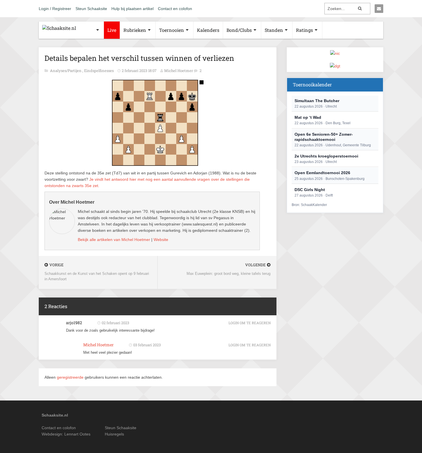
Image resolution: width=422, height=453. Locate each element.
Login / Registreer (55, 8)
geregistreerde (71, 377)
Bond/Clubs (239, 30)
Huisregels (114, 434)
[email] (379, 8)
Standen (274, 30)
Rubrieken (134, 30)
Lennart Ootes (77, 434)
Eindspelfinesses (99, 70)
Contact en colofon (175, 8)
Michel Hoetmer (178, 70)
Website (161, 239)
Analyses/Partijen (66, 70)
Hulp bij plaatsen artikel (132, 8)
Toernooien (171, 30)
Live (111, 30)
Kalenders (208, 30)
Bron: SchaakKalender (309, 205)
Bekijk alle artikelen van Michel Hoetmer (114, 239)
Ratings (304, 30)
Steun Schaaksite (91, 8)
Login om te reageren (250, 322)
